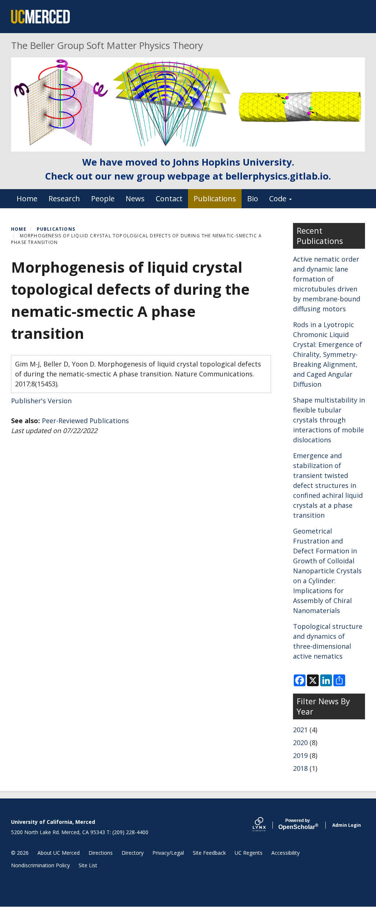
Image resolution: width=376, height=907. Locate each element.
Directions (100, 852)
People (103, 198)
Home (27, 198)
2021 (300, 729)
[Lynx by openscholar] (265, 825)
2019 (300, 755)
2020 (300, 742)
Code (278, 198)
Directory (133, 852)
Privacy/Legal (168, 852)
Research (64, 198)
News (135, 198)
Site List (88, 865)
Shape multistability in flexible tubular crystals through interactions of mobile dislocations (329, 420)
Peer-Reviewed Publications (85, 420)
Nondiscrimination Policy (40, 865)
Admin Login (346, 825)
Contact (169, 198)
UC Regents (249, 852)
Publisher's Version (41, 400)
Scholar (297, 824)
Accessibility (285, 852)
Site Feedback (209, 852)
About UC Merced (58, 852)
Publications (215, 198)
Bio (252, 198)
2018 (300, 768)
